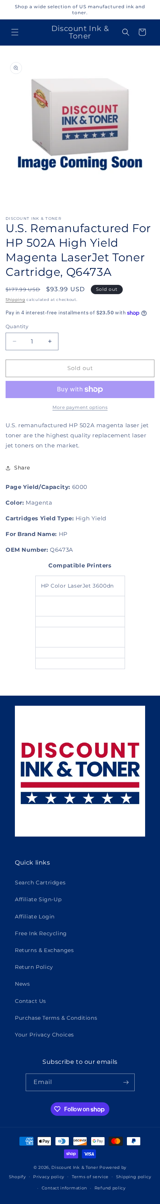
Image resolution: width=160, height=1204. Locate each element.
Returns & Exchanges (44, 950)
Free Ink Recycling (41, 933)
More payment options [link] (80, 407)
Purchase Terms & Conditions (56, 1017)
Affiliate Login (35, 916)
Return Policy (34, 967)
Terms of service (90, 1176)
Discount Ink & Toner (74, 1167)
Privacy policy (48, 1176)
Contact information (64, 1188)
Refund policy (110, 1188)
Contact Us (30, 1001)
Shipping (15, 299)
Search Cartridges (40, 882)
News (22, 983)
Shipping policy (133, 1176)
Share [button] (22, 467)
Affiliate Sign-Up (38, 899)
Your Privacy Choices (44, 1034)
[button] (15, 32)
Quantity (17, 326)
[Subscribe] (126, 1082)
